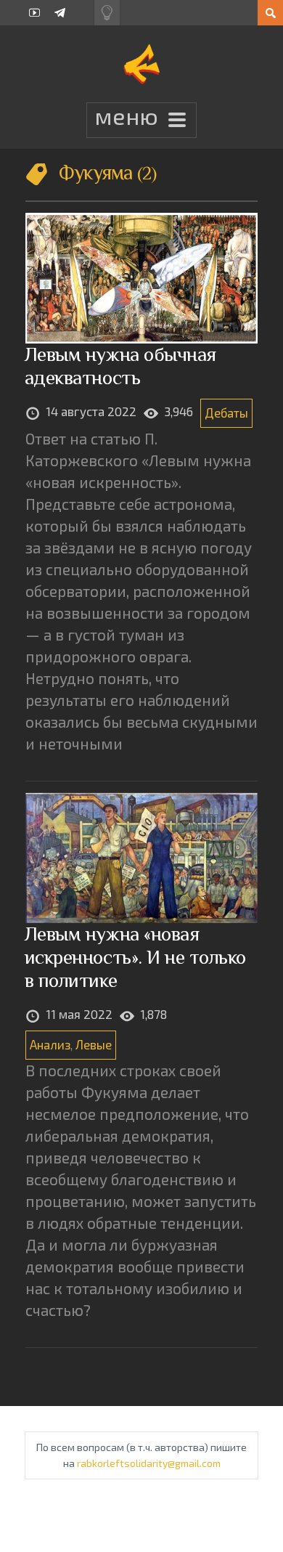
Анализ (50, 1044)
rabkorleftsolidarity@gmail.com (149, 1463)
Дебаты (226, 412)
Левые (93, 1044)
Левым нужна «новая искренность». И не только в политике (135, 956)
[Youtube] (34, 12)
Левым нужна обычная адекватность (120, 366)
